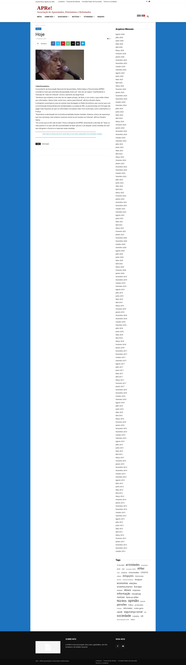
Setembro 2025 (121, 70)
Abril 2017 (119, 377)
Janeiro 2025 (120, 92)
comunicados (134, 572)
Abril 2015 (119, 454)
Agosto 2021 (120, 215)
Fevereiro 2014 (121, 499)
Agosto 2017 (120, 364)
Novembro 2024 (121, 99)
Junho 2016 (119, 409)
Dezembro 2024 (121, 96)
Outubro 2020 (120, 244)
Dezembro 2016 (121, 390)
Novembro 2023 (121, 134)
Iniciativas (136, 594)
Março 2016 (120, 419)
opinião (133, 601)
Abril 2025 (119, 83)
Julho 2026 (119, 37)
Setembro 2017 (121, 361)
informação (45, 144)
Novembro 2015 (121, 432)
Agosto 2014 (120, 480)
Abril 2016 (119, 415)
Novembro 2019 (121, 280)
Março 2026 (120, 50)
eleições (133, 583)
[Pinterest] (63, 43)
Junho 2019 (119, 296)
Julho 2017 (119, 367)
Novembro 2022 (121, 170)
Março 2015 (120, 457)
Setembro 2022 (121, 176)
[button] (147, 16)
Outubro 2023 (120, 138)
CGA (118, 572)
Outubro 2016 (120, 396)
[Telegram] (83, 43)
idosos (127, 590)
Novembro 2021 (121, 205)
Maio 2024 (119, 115)
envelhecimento (125, 587)
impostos (136, 590)
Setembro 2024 (121, 105)
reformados (127, 608)
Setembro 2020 (121, 247)
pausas (142, 601)
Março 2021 (120, 228)
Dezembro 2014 (121, 467)
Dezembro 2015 (121, 428)
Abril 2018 (119, 338)
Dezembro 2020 (121, 238)
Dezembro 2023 (121, 131)
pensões (122, 604)
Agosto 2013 (120, 519)
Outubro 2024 (120, 102)
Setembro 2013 (121, 516)
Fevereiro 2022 (121, 196)
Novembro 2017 (121, 354)
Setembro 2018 (121, 325)
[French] (141, 15)
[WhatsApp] (68, 43)
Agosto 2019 (120, 289)
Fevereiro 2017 (121, 383)
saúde (119, 612)
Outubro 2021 (120, 209)
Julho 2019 (119, 293)
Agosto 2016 (120, 403)
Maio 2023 (119, 151)
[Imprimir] (78, 43)
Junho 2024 (119, 112)
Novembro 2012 (121, 548)
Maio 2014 (119, 490)
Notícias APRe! (132, 597)
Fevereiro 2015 (121, 461)
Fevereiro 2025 (121, 89)
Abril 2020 (119, 264)
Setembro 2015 (121, 438)
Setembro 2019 (121, 286)
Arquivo (38, 29)
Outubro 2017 (120, 357)
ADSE (118, 569)
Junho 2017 (119, 370)
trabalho (136, 616)
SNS (145, 612)
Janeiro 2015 (120, 464)
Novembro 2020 (121, 241)
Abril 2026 (119, 47)
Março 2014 (120, 496)
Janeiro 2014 (120, 503)
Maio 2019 (119, 299)
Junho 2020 (119, 257)
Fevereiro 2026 (121, 54)
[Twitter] (58, 43)
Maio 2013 (119, 529)
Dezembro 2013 (121, 506)
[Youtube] (149, 1)
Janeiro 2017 (120, 386)
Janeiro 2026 (120, 57)
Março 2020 (120, 267)
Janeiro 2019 (120, 312)
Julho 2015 (119, 445)
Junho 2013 (119, 525)
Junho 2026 (119, 41)
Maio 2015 (119, 451)
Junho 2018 (119, 331)
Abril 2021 (119, 225)
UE (142, 616)
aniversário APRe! (131, 569)
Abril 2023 (119, 154)
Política (130, 605)
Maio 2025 (119, 79)
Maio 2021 (119, 222)
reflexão (119, 608)
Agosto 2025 (120, 73)
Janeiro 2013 (120, 541)
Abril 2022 (119, 189)
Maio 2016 (119, 412)
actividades (133, 565)
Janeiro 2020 (120, 273)
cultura (119, 576)
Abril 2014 (119, 493)
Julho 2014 (119, 483)
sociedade (124, 615)
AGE (123, 569)
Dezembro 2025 (121, 60)
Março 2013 (120, 535)
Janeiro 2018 (120, 348)
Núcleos (121, 601)
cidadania (124, 573)
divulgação (138, 580)
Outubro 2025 (120, 66)
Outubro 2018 (120, 322)
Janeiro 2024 (120, 128)
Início (37, 25)
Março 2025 (120, 86)
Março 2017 (120, 380)
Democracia (139, 576)
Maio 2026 (119, 44)
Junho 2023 (119, 147)
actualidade (144, 565)
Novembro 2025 (121, 63)
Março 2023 (120, 157)
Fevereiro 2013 (121, 538)
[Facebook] (147, 1)
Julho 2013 (119, 522)
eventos (119, 590)
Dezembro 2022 (121, 167)
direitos (119, 579)
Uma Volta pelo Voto (123, 619)
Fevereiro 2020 (121, 270)
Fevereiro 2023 (121, 160)
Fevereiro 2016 (121, 422)
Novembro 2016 (121, 393)
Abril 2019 (119, 302)
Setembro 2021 (121, 212)
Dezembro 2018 (121, 315)
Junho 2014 (119, 487)
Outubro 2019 (120, 283)
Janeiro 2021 (120, 235)
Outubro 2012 (120, 551)
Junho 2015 (119, 448)
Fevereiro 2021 (121, 231)
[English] (138, 15)
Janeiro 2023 (120, 163)
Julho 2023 (119, 144)
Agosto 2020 (120, 251)
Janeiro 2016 (120, 425)
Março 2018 (120, 341)
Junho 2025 (119, 76)
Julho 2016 (119, 406)
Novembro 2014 (121, 470)
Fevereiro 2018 (121, 344)
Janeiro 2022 (120, 199)
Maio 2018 (119, 335)
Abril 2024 (119, 118)
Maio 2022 (119, 186)
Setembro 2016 (121, 399)
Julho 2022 (119, 180)
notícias (121, 597)
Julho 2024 (119, 108)
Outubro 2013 (120, 512)
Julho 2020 (119, 254)
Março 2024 (120, 121)
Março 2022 (120, 193)
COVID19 (144, 572)
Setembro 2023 (121, 141)
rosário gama (138, 608)
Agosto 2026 (120, 34)
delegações (128, 576)
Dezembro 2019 (121, 277)
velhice (133, 620)
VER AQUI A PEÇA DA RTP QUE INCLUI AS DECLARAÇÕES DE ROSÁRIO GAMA (72, 134)
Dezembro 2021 (121, 202)
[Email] (73, 43)
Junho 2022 (119, 183)
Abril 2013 (119, 532)
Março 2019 (120, 306)
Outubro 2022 (120, 173)
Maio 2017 (119, 373)
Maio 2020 (119, 260)
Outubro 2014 (120, 474)
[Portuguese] (144, 15)
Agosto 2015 (120, 441)
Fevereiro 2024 (121, 125)
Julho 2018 (119, 328)
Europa (137, 587)
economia (122, 583)
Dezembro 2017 (121, 351)
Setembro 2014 (121, 477)
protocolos (139, 605)
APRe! (140, 568)
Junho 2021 (119, 218)
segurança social (133, 612)
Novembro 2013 (121, 509)
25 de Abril (120, 565)
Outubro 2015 (120, 435)
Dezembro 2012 (121, 545)
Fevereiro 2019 (121, 309)
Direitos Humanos (128, 579)
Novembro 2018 (121, 319)
